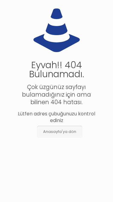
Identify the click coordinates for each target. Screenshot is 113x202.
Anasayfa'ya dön (59, 131)
